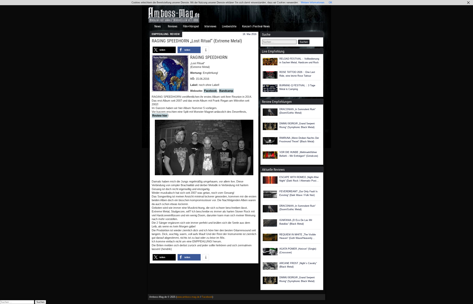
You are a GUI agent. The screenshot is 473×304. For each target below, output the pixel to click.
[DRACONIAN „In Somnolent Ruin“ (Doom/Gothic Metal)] (270, 112)
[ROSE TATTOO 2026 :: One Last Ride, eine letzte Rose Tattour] (270, 75)
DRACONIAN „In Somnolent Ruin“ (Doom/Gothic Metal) (297, 111)
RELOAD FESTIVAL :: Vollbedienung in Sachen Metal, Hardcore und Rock (299, 60)
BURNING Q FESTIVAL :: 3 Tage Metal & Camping (297, 87)
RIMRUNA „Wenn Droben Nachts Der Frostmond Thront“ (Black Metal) (299, 140)
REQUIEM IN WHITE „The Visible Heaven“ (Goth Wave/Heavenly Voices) (297, 236)
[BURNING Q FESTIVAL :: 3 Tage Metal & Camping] (270, 88)
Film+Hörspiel (191, 26)
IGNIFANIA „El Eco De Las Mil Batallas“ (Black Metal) (295, 222)
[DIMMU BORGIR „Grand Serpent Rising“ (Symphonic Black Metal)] (270, 127)
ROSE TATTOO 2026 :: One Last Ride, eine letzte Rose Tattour (297, 74)
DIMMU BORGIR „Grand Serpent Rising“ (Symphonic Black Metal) (297, 125)
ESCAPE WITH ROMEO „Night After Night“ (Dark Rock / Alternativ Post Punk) (299, 179)
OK (330, 2)
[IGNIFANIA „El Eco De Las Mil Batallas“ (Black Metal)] (270, 223)
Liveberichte (229, 26)
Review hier (159, 115)
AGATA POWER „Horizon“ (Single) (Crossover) (297, 250)
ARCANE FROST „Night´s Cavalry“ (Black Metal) (298, 265)
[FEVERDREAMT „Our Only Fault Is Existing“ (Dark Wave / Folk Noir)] (270, 195)
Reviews (172, 26)
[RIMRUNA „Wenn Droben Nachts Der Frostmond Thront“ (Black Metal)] (270, 141)
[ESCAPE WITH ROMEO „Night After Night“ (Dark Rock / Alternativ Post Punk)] (270, 180)
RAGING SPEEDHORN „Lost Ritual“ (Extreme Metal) (197, 40)
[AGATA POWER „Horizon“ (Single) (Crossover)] (270, 252)
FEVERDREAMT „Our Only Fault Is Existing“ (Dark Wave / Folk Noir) (298, 193)
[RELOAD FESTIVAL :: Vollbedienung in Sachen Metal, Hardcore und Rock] (270, 61)
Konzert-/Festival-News (256, 26)
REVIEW (175, 34)
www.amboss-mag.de (188, 296)
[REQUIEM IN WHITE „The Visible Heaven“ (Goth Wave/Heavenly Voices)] (270, 238)
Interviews (210, 26)
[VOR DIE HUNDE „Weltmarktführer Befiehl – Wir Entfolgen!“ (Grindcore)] (270, 155)
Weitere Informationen (312, 2)
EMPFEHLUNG (160, 34)
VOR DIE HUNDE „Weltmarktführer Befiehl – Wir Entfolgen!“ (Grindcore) (298, 154)
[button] (164, 50)
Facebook (210, 90)
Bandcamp (226, 90)
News (157, 26)
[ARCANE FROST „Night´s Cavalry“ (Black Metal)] (270, 266)
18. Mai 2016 (249, 34)
